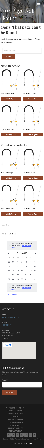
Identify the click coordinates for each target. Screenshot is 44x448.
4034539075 (6, 325)
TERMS (10, 411)
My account (11, 408)
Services (13, 435)
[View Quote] (34, 435)
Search (8, 56)
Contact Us (15, 425)
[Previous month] (8, 252)
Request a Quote (15, 428)
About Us (19, 411)
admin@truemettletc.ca (10, 317)
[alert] (22, 287)
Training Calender (15, 422)
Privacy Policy (15, 431)
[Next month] (35, 252)
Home (9, 435)
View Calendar (12, 295)
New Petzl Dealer (15, 419)
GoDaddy (29, 443)
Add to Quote (11, 99)
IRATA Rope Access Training (22, 435)
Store (26, 435)
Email (5, 380)
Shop (21, 408)
